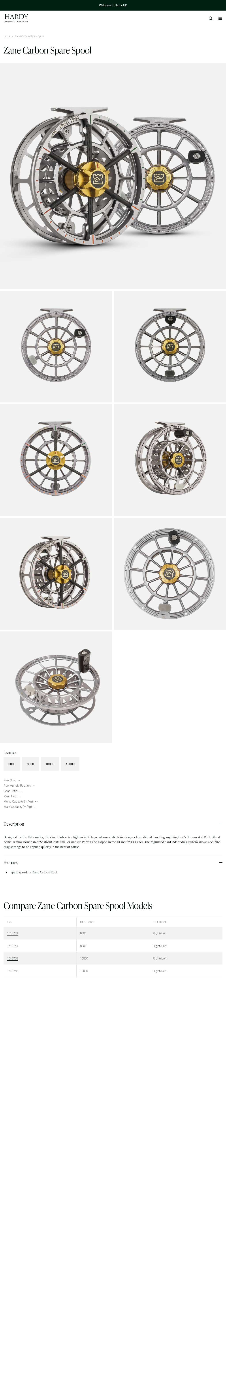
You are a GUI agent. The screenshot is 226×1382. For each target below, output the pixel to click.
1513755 (12, 958)
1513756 (12, 971)
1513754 (12, 946)
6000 (11, 764)
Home (7, 36)
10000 (49, 764)
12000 (70, 764)
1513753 (12, 933)
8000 (30, 764)
